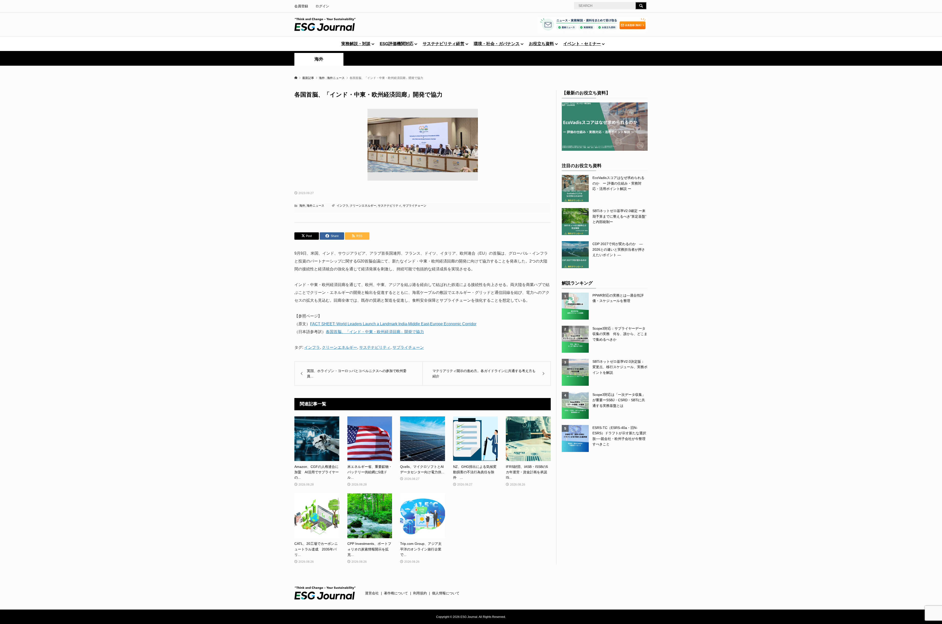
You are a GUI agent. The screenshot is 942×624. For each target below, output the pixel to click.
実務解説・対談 (355, 43)
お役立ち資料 (541, 43)
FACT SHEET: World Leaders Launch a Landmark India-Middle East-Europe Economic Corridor (393, 324)
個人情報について (445, 593)
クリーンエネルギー (363, 205)
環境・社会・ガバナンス (497, 43)
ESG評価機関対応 (396, 43)
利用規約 (420, 593)
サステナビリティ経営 (443, 43)
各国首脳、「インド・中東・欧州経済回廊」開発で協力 (375, 332)
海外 (318, 59)
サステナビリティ (389, 205)
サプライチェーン (414, 205)
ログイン (322, 6)
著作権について (396, 593)
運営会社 (372, 593)
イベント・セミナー (582, 43)
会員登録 (301, 6)
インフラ (342, 205)
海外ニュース (315, 205)
